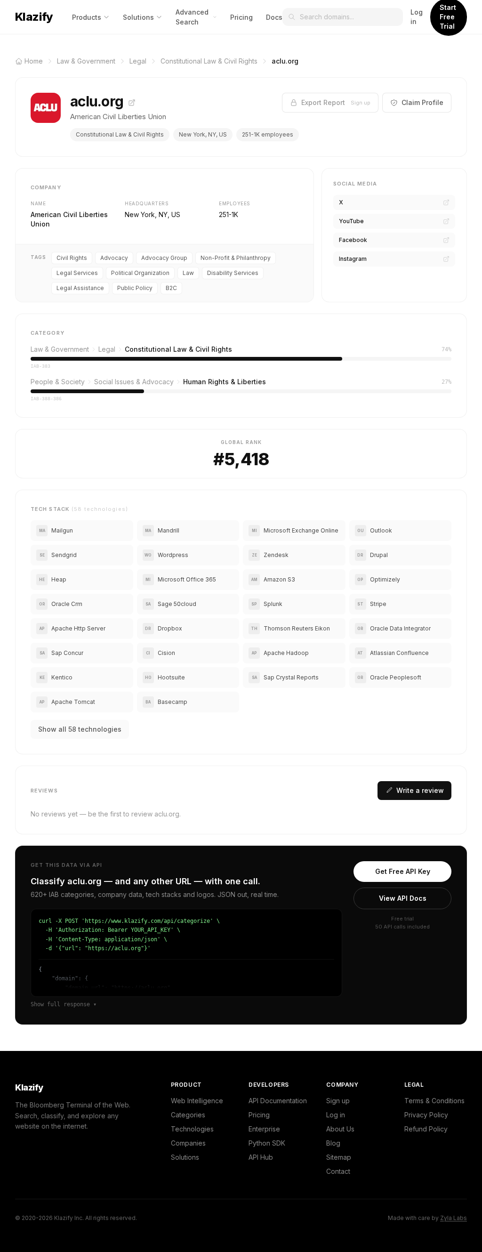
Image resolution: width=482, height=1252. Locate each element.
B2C (171, 287)
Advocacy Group (164, 257)
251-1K (228, 214)
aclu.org (98, 101)
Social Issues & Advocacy (134, 382)
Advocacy (114, 257)
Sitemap (338, 1157)
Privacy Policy (426, 1115)
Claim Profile (422, 102)
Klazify (34, 17)
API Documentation (278, 1101)
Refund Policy (426, 1129)
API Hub (261, 1157)
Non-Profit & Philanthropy (236, 257)
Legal (106, 349)
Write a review (420, 790)
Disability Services (232, 272)
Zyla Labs (453, 1217)
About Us (340, 1129)
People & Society (58, 382)
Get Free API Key (402, 871)
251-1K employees (267, 134)
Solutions (138, 17)
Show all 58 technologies (79, 729)
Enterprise (264, 1129)
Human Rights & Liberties (224, 382)
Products (86, 17)
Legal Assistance (80, 287)
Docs (274, 17)
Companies (188, 1143)
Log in (416, 16)
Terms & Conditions (434, 1101)
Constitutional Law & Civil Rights (120, 134)
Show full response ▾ (63, 1004)
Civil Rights (71, 257)
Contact (338, 1171)
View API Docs (402, 898)
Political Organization (140, 272)
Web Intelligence (197, 1101)
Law (188, 272)
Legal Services (77, 272)
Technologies (192, 1129)
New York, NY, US (203, 134)
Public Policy (135, 287)
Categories (188, 1115)
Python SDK (267, 1143)
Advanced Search (192, 17)
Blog (333, 1143)
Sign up (338, 1101)
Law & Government (60, 349)
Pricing (241, 17)
